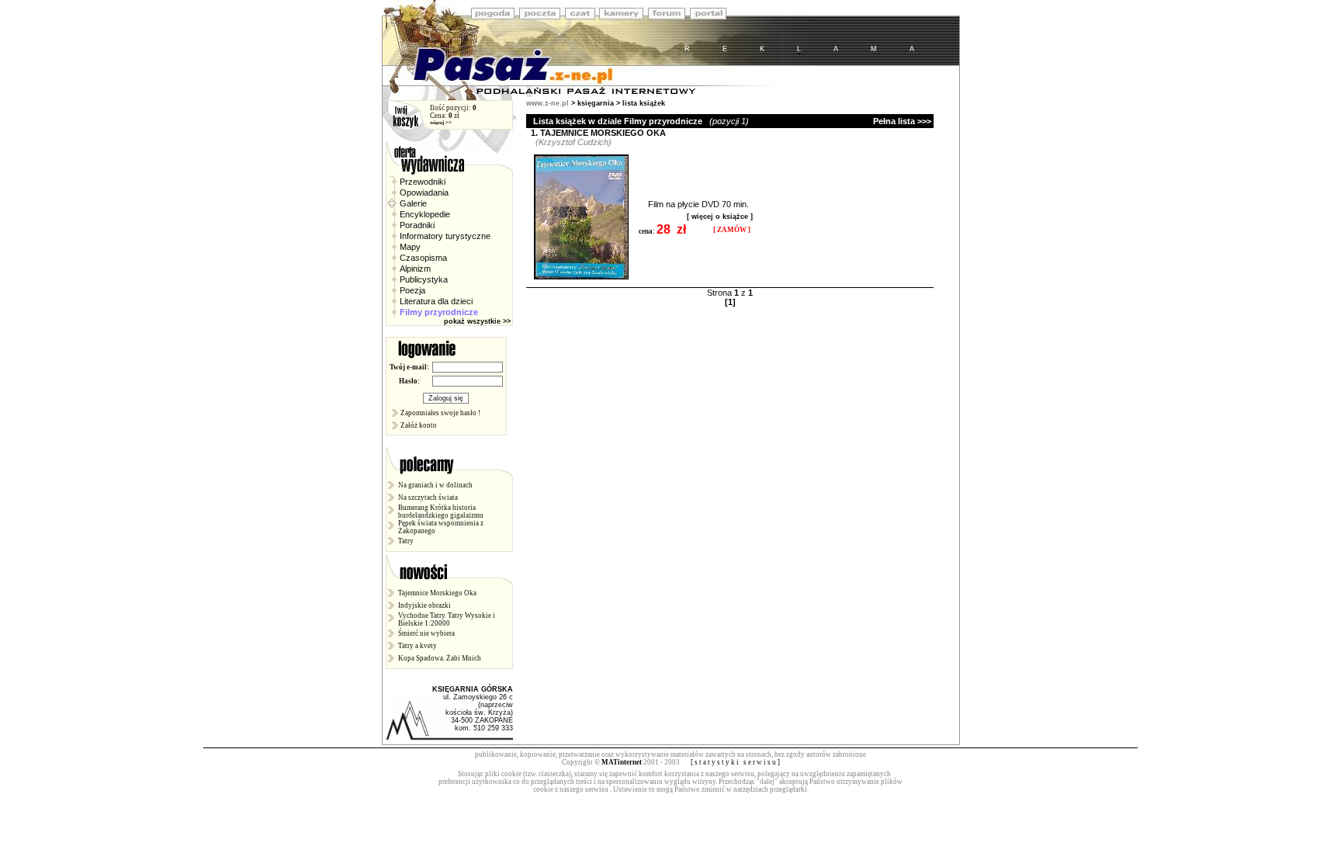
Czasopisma (422, 257)
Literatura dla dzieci (435, 301)
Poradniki (416, 225)
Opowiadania (423, 192)
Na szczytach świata (428, 497)
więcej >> (441, 123)
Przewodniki (421, 181)
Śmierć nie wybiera (426, 633)
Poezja (411, 290)
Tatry (406, 541)
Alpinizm (414, 268)
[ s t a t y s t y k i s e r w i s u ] (735, 762)
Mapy (409, 246)
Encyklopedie (423, 214)
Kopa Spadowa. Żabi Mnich (439, 658)
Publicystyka (422, 279)
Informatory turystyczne (443, 236)
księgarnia (595, 103)
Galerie (412, 203)
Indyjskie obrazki (424, 605)
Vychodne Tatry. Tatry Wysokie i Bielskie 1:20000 (446, 619)
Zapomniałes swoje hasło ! (440, 413)
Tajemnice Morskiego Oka (437, 593)
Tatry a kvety (417, 646)
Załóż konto (418, 425)
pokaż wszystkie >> (478, 321)
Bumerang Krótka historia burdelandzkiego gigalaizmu (440, 511)
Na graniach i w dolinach (435, 485)
